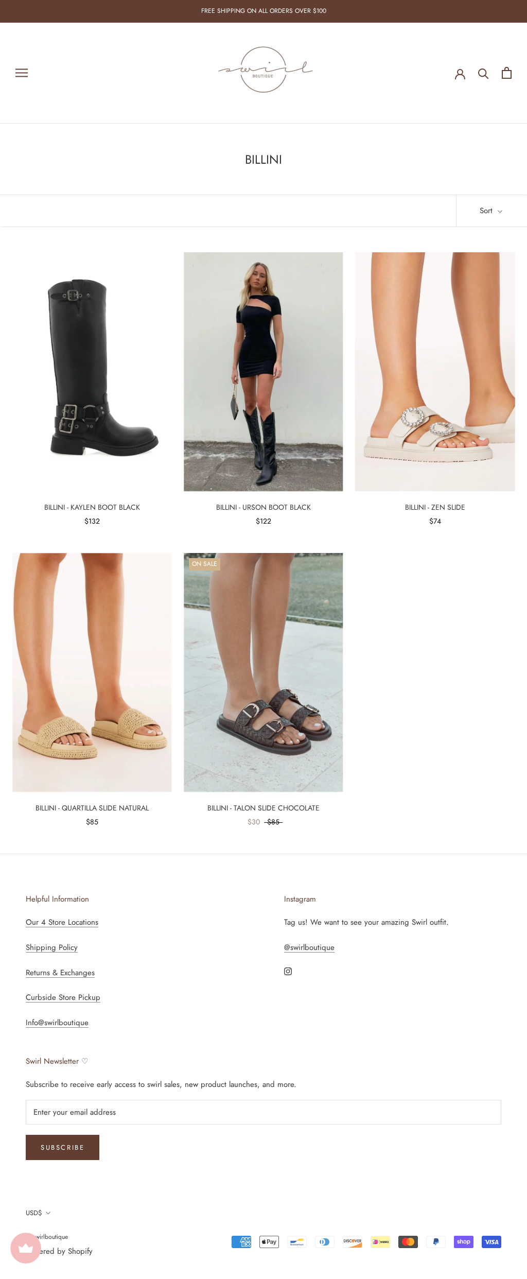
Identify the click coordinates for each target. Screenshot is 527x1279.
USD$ (34, 1213)
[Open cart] (507, 73)
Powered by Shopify (59, 1251)
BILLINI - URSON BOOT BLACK (263, 507)
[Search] (483, 72)
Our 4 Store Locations (62, 922)
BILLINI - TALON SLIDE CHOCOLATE (263, 808)
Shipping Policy (52, 947)
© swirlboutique (47, 1236)
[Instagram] (288, 970)
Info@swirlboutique (57, 1022)
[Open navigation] (21, 72)
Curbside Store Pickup (63, 997)
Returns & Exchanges (60, 972)
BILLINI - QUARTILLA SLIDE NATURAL (92, 808)
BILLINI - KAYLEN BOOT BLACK (92, 507)
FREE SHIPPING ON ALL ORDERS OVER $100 (263, 10)
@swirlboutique (309, 947)
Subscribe (62, 1147)
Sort (487, 210)
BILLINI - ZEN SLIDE (435, 507)
